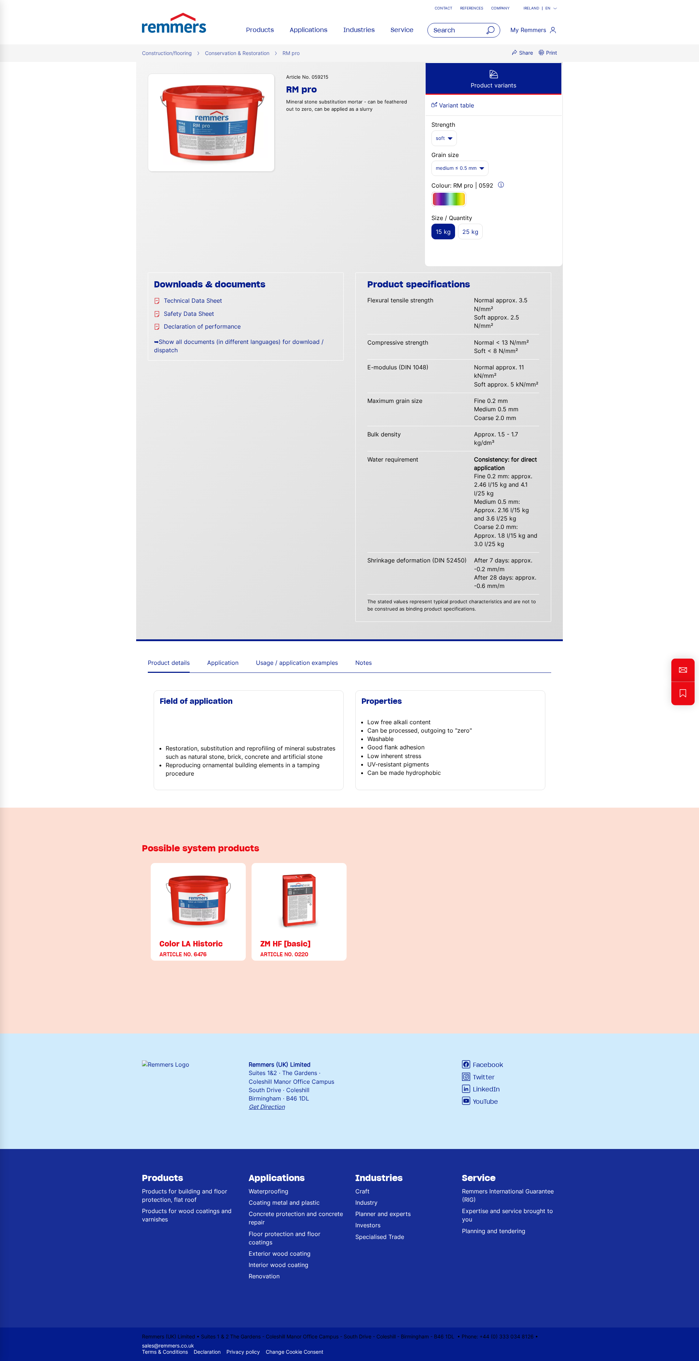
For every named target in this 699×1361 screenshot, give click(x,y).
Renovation (264, 1276)
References (471, 8)
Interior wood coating (278, 1264)
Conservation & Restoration (237, 53)
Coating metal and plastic (284, 1202)
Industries (359, 30)
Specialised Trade (379, 1236)
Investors (367, 1225)
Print (551, 53)
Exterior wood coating (280, 1253)
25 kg (470, 231)
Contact (443, 8)
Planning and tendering (493, 1231)
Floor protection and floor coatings (284, 1238)
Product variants (493, 85)
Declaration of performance (202, 326)
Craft (362, 1191)
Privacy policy (243, 1352)
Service (402, 30)
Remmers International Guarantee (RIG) (508, 1195)
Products (260, 30)
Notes (363, 662)
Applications (308, 30)
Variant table (455, 105)
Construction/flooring (167, 53)
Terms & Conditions (165, 1352)
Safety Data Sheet (189, 313)
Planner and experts (383, 1213)
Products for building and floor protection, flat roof (184, 1195)
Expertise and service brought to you (507, 1215)
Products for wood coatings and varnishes (187, 1215)
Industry (366, 1202)
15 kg (443, 231)
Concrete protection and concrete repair (296, 1218)
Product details (169, 662)
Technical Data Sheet (193, 300)
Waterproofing (268, 1191)
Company (500, 8)
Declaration (207, 1352)
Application (222, 662)
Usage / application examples (297, 662)
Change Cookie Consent (294, 1352)
